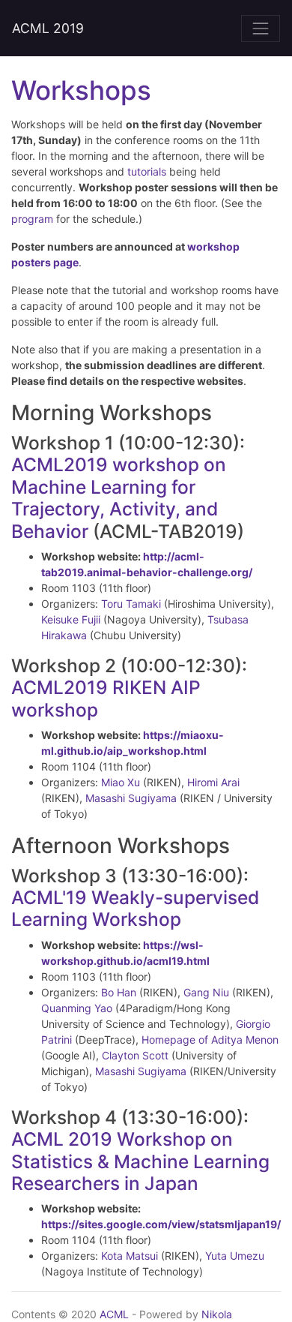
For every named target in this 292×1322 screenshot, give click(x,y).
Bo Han (118, 992)
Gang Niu (206, 992)
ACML (114, 1314)
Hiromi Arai (213, 782)
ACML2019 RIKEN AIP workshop (106, 698)
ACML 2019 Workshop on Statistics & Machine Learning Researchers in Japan (140, 1161)
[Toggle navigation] (260, 28)
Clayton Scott (135, 1055)
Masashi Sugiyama (131, 798)
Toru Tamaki (131, 603)
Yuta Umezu (234, 1255)
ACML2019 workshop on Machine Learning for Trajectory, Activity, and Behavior (118, 497)
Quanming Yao (76, 1008)
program (32, 218)
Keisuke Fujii (70, 619)
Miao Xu (120, 782)
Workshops (81, 90)
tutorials (146, 171)
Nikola (216, 1314)
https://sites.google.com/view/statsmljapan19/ (161, 1224)
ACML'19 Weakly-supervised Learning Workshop (135, 908)
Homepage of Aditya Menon (210, 1039)
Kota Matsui (129, 1255)
